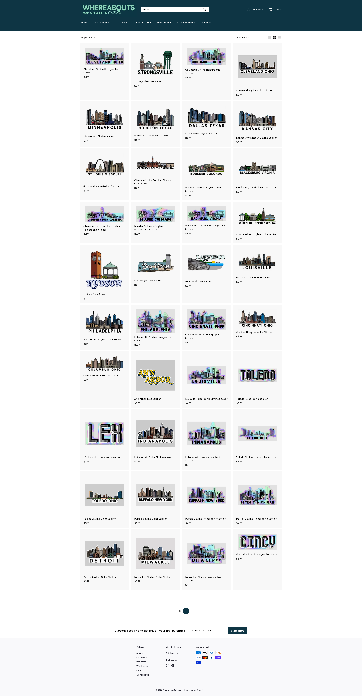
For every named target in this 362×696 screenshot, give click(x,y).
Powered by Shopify (194, 690)
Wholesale (142, 666)
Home (84, 22)
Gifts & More (186, 22)
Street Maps (142, 22)
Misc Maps (164, 22)
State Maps (101, 22)
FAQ (138, 670)
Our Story (141, 657)
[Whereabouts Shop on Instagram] (167, 665)
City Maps (122, 22)
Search (140, 653)
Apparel (206, 22)
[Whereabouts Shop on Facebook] (172, 665)
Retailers (141, 661)
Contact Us (142, 674)
